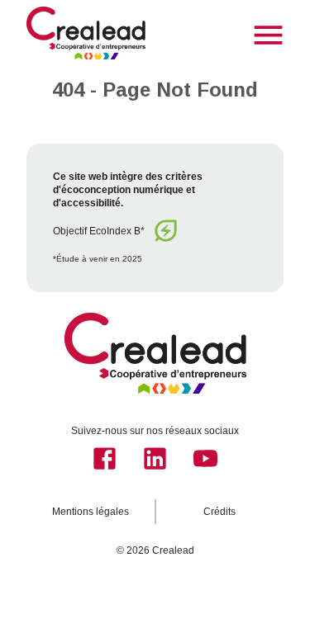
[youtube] (205, 458)
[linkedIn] (155, 458)
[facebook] (104, 458)
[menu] (268, 35)
